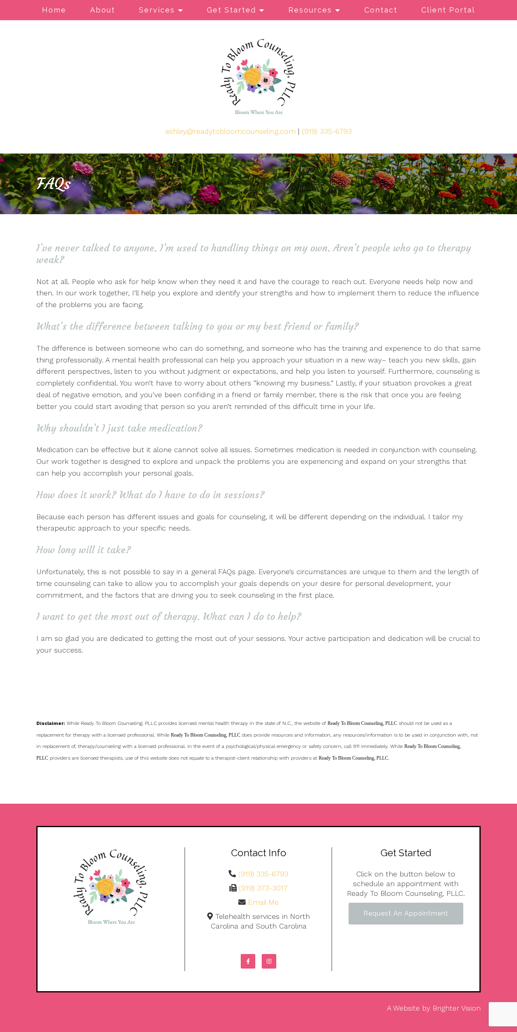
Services (157, 10)
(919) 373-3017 (263, 888)
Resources (310, 10)
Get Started (231, 10)
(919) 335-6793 (327, 131)
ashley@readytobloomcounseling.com (230, 131)
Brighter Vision (457, 1008)
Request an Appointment (406, 913)
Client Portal (448, 10)
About (102, 10)
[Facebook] (248, 961)
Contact (380, 10)
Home (54, 10)
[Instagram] (269, 961)
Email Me (263, 902)
